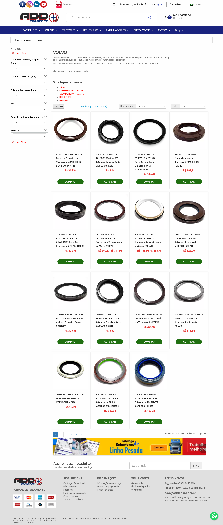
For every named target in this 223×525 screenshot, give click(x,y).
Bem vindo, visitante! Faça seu (141, 4)
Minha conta (137, 483)
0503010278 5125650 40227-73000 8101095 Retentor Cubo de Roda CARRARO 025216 (108, 160)
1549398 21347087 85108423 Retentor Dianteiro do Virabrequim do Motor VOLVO (148, 240)
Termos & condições (73, 499)
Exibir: (175, 106)
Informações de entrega (109, 483)
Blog (178, 30)
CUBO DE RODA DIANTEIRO (72, 90)
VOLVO (38, 40)
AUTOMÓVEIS (142, 30)
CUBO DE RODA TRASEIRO (71, 94)
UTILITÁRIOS (91, 30)
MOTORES (64, 100)
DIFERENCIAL (65, 97)
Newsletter (136, 489)
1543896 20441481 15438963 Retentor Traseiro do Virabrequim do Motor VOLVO (109, 240)
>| (87, 434)
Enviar (196, 465)
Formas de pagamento (108, 486)
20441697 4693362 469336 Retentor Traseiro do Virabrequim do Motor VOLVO (189, 320)
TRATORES (69, 30)
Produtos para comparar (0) (94, 106)
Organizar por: (127, 106)
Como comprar (70, 496)
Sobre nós (68, 489)
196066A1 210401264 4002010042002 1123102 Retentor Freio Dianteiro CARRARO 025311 (108, 320)
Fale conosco (70, 486)
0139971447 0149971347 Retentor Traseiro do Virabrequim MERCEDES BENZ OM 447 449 (69, 160)
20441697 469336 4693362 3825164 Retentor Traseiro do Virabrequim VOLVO (149, 318)
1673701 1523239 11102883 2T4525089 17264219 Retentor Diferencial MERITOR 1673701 (188, 240)
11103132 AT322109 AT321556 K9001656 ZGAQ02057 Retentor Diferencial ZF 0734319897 (70, 240)
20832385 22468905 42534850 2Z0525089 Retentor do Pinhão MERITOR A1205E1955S (107, 400)
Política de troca (105, 489)
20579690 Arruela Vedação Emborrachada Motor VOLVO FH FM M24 (70, 398)
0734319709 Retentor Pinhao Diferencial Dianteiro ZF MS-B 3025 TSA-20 (187, 160)
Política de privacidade (74, 493)
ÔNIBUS (50, 30)
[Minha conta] (114, 5)
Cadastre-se (177, 4)
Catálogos (67, 4)
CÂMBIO (63, 87)
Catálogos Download (74, 483)
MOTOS (163, 30)
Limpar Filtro (20, 53)
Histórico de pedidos (141, 486)
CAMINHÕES (30, 30)
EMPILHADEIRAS (116, 30)
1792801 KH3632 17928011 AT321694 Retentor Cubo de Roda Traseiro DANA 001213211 (69, 320)
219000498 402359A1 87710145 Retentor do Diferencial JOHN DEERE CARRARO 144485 (147, 400)
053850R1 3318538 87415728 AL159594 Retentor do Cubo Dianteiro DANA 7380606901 (145, 162)
